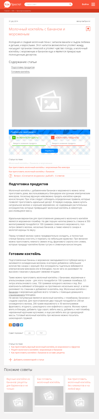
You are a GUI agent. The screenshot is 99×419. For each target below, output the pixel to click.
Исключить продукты (67, 137)
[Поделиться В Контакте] (14, 324)
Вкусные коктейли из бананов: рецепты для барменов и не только (18, 383)
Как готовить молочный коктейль (48, 380)
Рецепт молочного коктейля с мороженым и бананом (36, 349)
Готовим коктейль (20, 71)
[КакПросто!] (12, 4)
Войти (85, 4)
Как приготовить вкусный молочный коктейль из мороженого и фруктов (45, 346)
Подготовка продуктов (23, 67)
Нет (41, 333)
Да (29, 333)
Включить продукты (28, 137)
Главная (7, 11)
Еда (13, 11)
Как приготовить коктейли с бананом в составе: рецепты (38, 352)
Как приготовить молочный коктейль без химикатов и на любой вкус (79, 383)
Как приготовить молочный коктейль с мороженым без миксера (39, 167)
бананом (13, 291)
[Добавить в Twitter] (21, 324)
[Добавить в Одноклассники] (10, 324)
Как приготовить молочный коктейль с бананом (31, 171)
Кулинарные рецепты (24, 11)
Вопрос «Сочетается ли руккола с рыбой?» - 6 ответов (39, 175)
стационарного (17, 294)
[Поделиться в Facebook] (17, 324)
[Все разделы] (93, 4)
